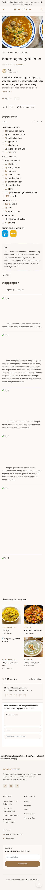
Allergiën (24, 52)
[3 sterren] (16, 695)
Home (4, 52)
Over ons (27, 805)
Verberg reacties (35, 679)
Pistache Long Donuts (11, 815)
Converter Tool (29, 818)
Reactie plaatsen (14, 743)
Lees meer (6, 92)
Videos (26, 810)
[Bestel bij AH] (5, 233)
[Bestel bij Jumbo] (13, 233)
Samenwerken (29, 814)
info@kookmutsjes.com (14, 834)
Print (7, 275)
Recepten (13, 52)
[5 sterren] (25, 695)
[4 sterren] (20, 695)
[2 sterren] (11, 695)
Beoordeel (20, 65)
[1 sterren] (6, 695)
